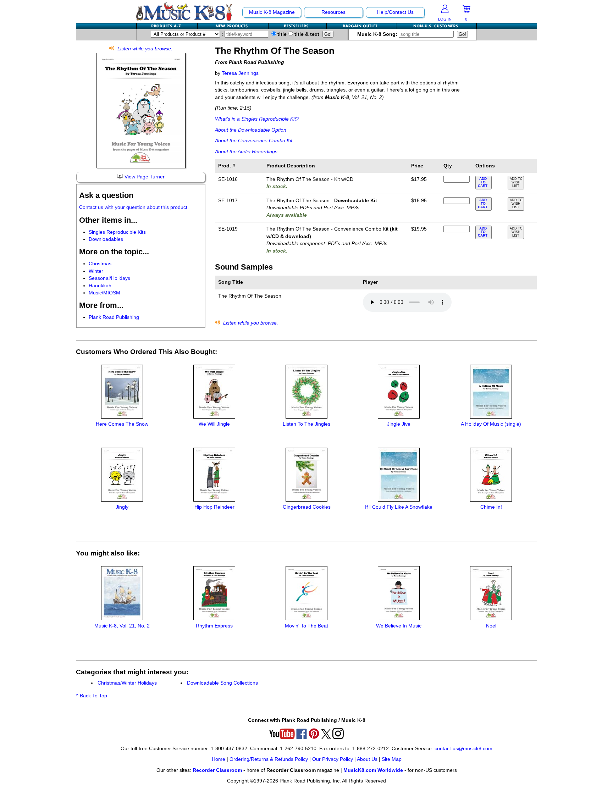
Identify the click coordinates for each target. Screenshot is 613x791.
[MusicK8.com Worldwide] (436, 26)
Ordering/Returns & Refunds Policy (269, 759)
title (281, 34)
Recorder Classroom (217, 770)
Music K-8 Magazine (272, 12)
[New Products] (233, 26)
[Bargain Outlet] (361, 26)
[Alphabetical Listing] (167, 26)
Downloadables (106, 239)
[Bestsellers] (298, 26)
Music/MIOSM (104, 292)
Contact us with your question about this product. (134, 207)
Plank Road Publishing (114, 317)
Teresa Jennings (240, 73)
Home (218, 759)
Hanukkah (100, 285)
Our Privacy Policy (332, 759)
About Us (367, 759)
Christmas (100, 263)
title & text (306, 34)
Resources (333, 12)
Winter (96, 271)
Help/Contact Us (395, 12)
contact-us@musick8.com (463, 748)
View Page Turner (144, 176)
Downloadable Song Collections (222, 683)
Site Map (392, 759)
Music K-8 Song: (378, 34)
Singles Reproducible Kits (117, 232)
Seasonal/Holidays (109, 278)
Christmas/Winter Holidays (127, 683)
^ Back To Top (91, 695)
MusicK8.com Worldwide (373, 770)
